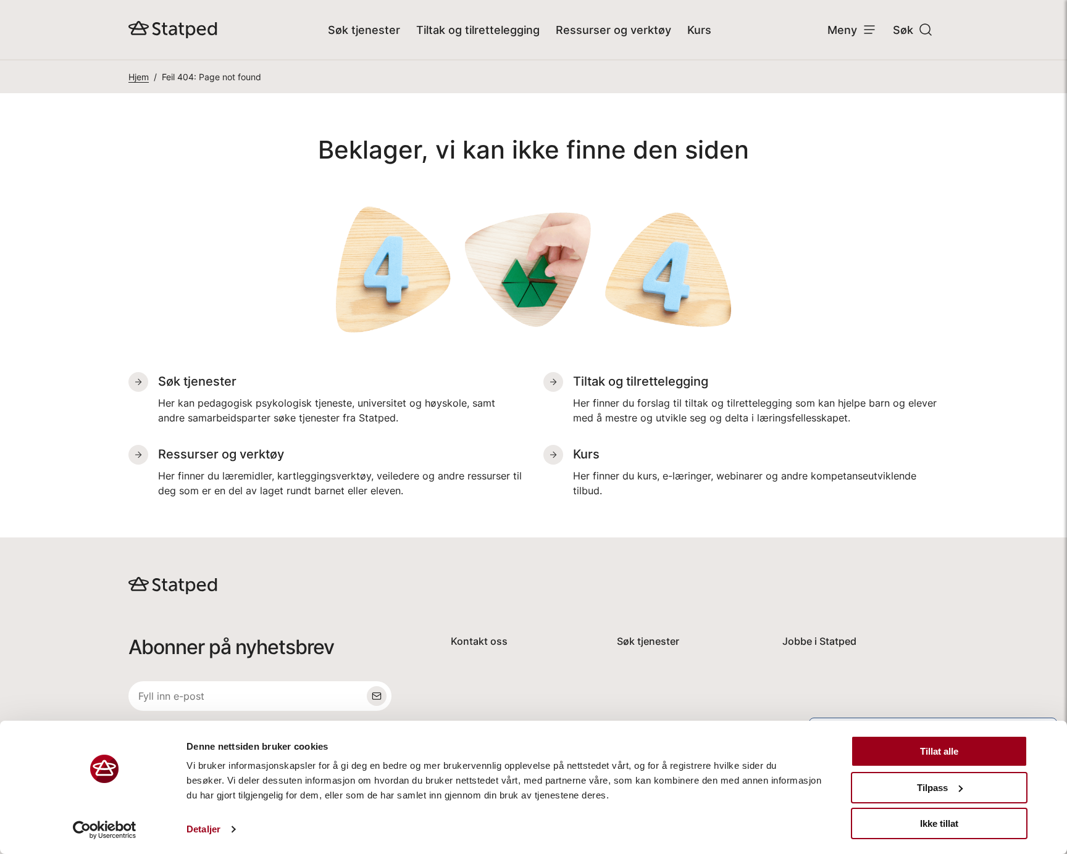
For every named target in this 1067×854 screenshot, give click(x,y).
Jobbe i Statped (819, 641)
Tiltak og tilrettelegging (478, 29)
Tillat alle (939, 751)
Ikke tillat (939, 823)
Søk (903, 29)
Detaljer (203, 829)
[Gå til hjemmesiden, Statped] (172, 29)
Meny (842, 29)
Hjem (138, 77)
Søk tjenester (364, 29)
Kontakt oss (479, 641)
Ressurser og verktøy (613, 29)
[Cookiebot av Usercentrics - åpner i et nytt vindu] (105, 830)
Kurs (699, 29)
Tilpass (932, 787)
